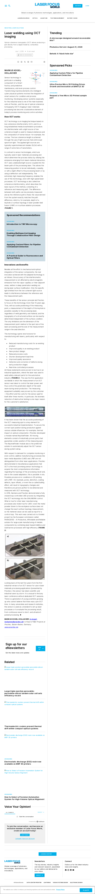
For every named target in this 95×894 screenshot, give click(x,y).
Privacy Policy (60, 889)
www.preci (8, 627)
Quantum (43, 18)
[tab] (9, 812)
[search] (9, 5)
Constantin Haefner (31, 872)
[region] (24, 817)
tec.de (15, 627)
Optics (34, 18)
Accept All (86, 890)
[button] (5, 5)
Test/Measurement (57, 18)
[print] (44, 62)
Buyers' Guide (72, 18)
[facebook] (18, 62)
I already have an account (25, 839)
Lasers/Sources (24, 18)
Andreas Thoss (17, 872)
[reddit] (28, 62)
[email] (31, 62)
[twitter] (25, 62)
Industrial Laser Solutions (14, 28)
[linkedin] (21, 62)
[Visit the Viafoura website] (40, 821)
